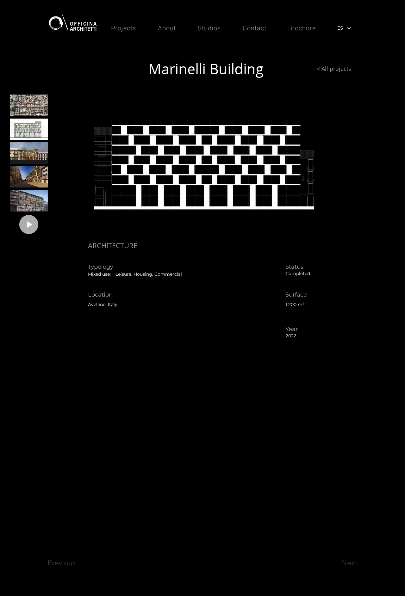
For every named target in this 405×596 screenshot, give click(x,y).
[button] (122, 144)
